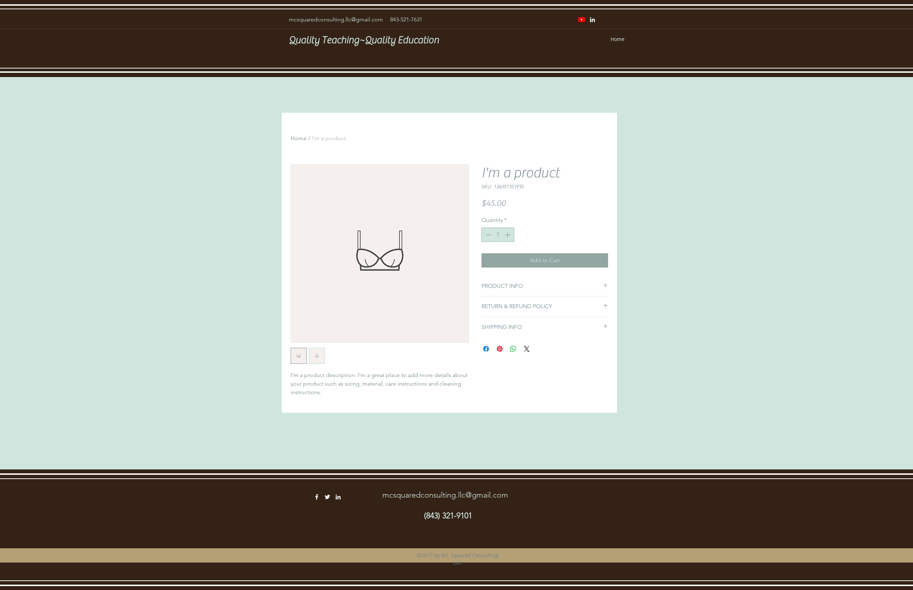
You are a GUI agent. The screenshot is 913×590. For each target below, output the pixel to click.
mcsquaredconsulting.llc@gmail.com (336, 19)
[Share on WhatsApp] (513, 349)
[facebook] (316, 496)
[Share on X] (526, 349)
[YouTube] (581, 19)
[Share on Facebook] (486, 349)
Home (299, 138)
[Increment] (508, 234)
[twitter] (327, 496)
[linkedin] (592, 19)
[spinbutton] (498, 234)
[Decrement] (488, 234)
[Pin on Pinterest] (499, 349)
